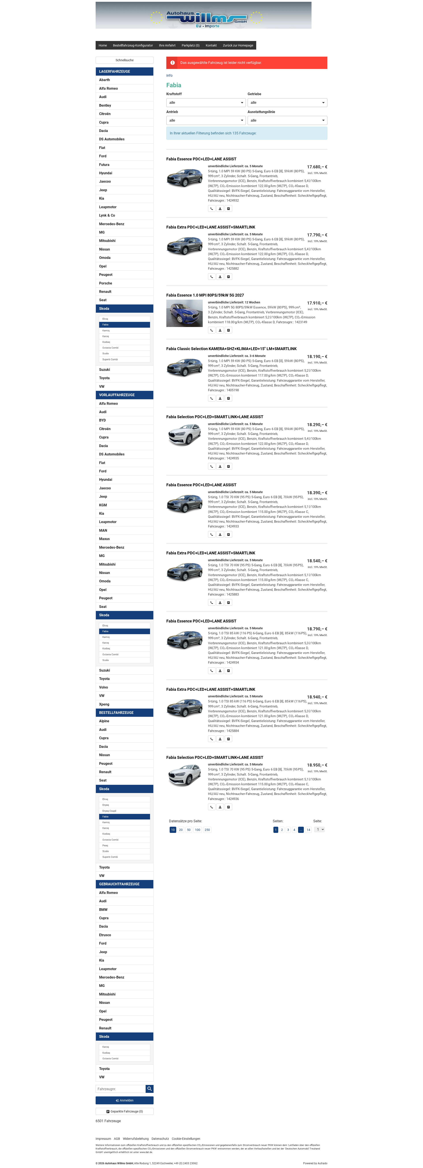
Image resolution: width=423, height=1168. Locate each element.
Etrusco (105, 935)
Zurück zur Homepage (238, 45)
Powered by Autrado (315, 1163)
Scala (105, 353)
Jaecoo (105, 181)
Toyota (104, 378)
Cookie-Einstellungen (186, 1138)
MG (102, 232)
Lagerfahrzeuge (114, 71)
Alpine (104, 721)
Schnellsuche (125, 60)
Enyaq (105, 805)
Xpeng (104, 704)
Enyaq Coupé (109, 811)
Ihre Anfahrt (167, 45)
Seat (102, 300)
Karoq (105, 336)
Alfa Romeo (108, 88)
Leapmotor (108, 207)
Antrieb (172, 112)
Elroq (105, 319)
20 (181, 830)
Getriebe (254, 94)
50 (189, 830)
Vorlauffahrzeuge (117, 395)
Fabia (105, 324)
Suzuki (104, 370)
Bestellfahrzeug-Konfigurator (133, 45)
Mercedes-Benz (111, 224)
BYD (102, 420)
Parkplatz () (191, 45)
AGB (117, 1138)
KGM (103, 505)
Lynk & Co (107, 215)
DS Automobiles (111, 139)
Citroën (105, 114)
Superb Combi (110, 359)
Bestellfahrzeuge (116, 713)
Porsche (105, 283)
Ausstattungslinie (261, 112)
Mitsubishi (107, 241)
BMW (103, 910)
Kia (101, 198)
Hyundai (105, 173)
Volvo (103, 687)
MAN (103, 530)
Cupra (104, 122)
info (169, 75)
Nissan (104, 249)
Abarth (104, 80)
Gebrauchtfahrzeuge (119, 884)
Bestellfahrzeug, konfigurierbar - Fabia (246, 181)
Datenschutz (160, 1138)
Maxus (104, 539)
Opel (102, 266)
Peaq (105, 845)
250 (207, 830)
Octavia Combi (110, 347)
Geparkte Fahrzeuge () (127, 1111)
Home (103, 45)
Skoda (104, 308)
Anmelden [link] (127, 1100)
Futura (104, 165)
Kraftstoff (174, 94)
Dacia (103, 131)
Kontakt (211, 45)
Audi (102, 97)
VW (101, 386)
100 (197, 830)
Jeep (103, 190)
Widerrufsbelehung (136, 1138)
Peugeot (105, 275)
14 (308, 830)
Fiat (102, 148)
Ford (102, 156)
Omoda (105, 258)
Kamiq (105, 330)
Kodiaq (106, 342)
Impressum (103, 1138)
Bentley (105, 105)
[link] (211, 208)
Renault (105, 292)
